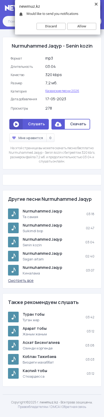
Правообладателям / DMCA (39, 407)
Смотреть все (21, 280)
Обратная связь (74, 407)
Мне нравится (34, 137)
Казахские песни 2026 (62, 91)
